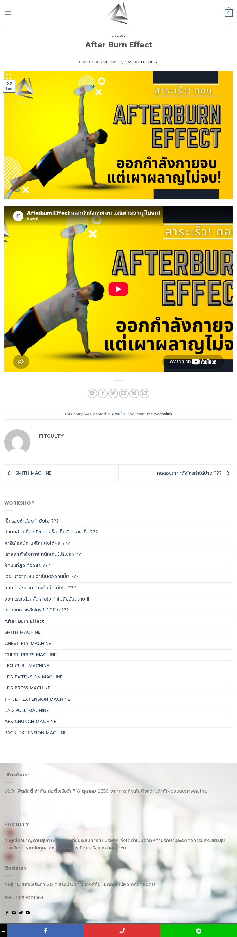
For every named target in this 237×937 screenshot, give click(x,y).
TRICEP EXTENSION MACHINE (37, 699)
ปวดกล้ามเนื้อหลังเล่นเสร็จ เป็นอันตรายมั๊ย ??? (51, 532)
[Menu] (7, 13)
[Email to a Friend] (124, 393)
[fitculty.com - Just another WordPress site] (118, 13)
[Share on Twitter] (113, 393)
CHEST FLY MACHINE (27, 643)
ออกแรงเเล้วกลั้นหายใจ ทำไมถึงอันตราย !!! (47, 599)
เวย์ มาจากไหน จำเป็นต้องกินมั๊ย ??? (41, 576)
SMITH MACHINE (32, 473)
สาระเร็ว (118, 36)
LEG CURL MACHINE (26, 665)
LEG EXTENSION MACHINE (33, 677)
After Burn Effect (24, 621)
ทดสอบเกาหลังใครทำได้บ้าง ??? (190, 473)
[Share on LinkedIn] (144, 393)
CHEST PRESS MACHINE (30, 654)
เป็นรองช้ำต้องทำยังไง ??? (31, 521)
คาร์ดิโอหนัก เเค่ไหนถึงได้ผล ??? (37, 543)
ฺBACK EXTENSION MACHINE (35, 732)
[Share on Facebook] (103, 393)
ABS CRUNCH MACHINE (30, 721)
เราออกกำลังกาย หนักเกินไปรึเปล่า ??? (44, 554)
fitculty (149, 62)
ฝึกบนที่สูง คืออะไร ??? (27, 565)
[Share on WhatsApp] (92, 393)
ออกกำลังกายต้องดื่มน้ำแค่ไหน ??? (40, 587)
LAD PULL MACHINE (26, 710)
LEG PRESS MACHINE (27, 688)
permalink (163, 414)
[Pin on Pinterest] (134, 393)
